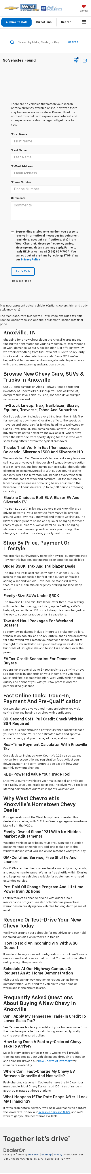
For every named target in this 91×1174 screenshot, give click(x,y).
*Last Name (19, 150)
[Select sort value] (83, 61)
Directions (44, 22)
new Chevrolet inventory (55, 1061)
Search (73, 42)
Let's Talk (23, 271)
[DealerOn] (14, 1150)
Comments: (18, 198)
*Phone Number (21, 182)
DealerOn (33, 1154)
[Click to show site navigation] (84, 22)
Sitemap (46, 1154)
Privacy (58, 1154)
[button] (16, 22)
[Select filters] (76, 60)
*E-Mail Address (22, 166)
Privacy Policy (30, 259)
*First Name (19, 134)
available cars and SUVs (54, 1112)
